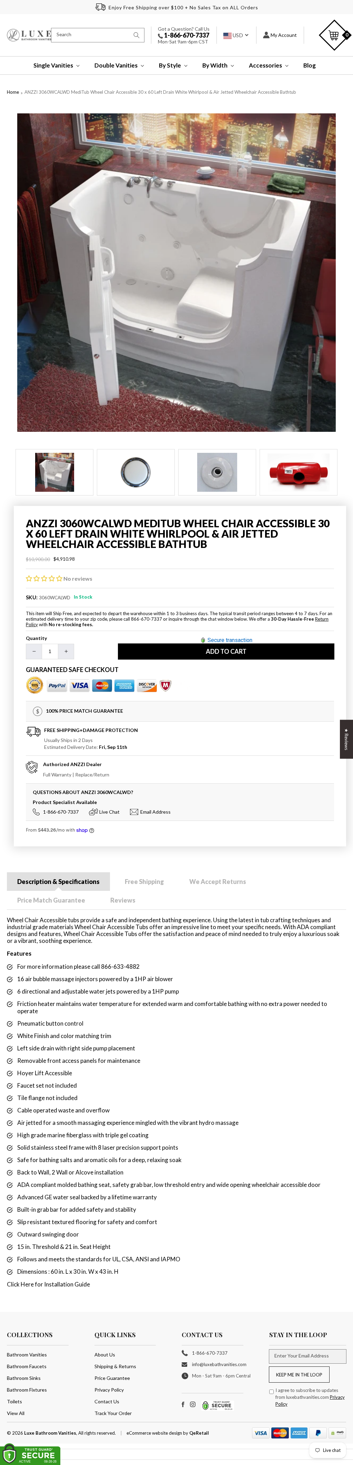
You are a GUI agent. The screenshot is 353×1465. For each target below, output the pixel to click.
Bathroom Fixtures (27, 1390)
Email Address (155, 812)
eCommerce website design (155, 1433)
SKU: (32, 597)
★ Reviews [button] (346, 739)
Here (27, 1284)
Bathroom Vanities (27, 1354)
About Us (104, 1354)
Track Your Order (113, 1413)
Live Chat (109, 812)
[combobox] (97, 35)
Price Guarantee (112, 1378)
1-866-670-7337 (186, 35)
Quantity (36, 638)
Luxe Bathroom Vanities (50, 1433)
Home (13, 92)
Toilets (14, 1401)
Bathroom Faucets (27, 1366)
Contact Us (106, 1401)
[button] (51, 65)
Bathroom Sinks (24, 1378)
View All (15, 1413)
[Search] (136, 35)
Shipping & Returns (115, 1366)
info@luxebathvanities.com (219, 1364)
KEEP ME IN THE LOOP (299, 1374)
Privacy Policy (109, 1390)
